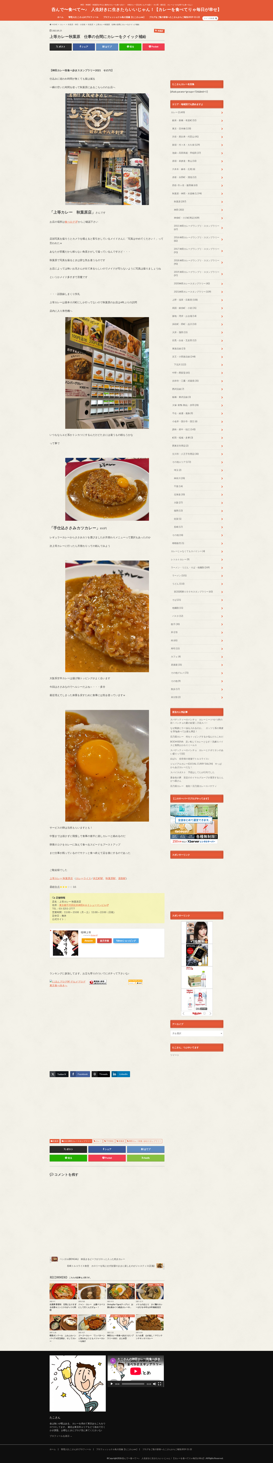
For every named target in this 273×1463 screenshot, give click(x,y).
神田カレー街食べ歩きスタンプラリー (145, 1141)
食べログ (70, 221)
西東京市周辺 (180, 445)
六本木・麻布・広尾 (183, 169)
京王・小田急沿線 (183, 356)
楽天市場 (104, 940)
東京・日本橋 (181, 128)
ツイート (174, 1055)
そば (176, 599)
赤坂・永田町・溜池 (184, 177)
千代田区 (110, 1141)
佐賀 (177, 518)
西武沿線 (178, 389)
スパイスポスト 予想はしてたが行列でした (192, 772)
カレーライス (83, 878)
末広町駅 (98, 878)
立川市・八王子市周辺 (185, 453)
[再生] (111, 1383)
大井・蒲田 (180, 332)
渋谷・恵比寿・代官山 (185, 136)
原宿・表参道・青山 (184, 161)
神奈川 (179, 478)
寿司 (175, 648)
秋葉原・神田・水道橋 (187, 193)
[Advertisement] (87, 60)
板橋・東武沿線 (181, 397)
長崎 (178, 526)
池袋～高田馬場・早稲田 (186, 152)
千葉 (178, 486)
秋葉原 (55, 1141)
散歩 (175, 689)
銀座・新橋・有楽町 (184, 120)
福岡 (178, 510)
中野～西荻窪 (181, 372)
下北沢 (180, 364)
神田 (179, 209)
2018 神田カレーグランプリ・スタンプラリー (196, 262)
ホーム (60, 17)
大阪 (178, 502)
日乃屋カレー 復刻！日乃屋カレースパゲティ (193, 786)
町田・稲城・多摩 (182, 437)
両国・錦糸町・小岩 (184, 308)
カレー (98, 1141)
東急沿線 (178, 348)
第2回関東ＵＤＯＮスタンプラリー (193, 591)
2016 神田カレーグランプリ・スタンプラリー (196, 239)
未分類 (176, 697)
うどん (178, 583)
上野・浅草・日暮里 (185, 299)
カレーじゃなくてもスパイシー (188, 551)
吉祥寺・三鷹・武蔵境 (185, 380)
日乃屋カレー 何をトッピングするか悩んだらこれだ (196, 736)
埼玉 (177, 470)
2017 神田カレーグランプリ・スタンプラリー (196, 250)
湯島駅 (122, 878)
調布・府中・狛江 (183, 429)
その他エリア (181, 462)
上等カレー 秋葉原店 (61, 878)
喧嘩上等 (86, 932)
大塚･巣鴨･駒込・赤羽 (185, 405)
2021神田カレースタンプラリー (77, 1141)
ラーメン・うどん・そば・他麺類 (190, 567)
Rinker (93, 935)
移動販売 (178, 543)
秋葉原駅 (111, 878)
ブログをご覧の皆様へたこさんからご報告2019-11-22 (174, 17)
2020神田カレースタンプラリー (192, 283)
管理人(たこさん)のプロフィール (83, 17)
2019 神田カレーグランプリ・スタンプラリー (196, 274)
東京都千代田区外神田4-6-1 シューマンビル (82, 905)
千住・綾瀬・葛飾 (182, 413)
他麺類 (177, 607)
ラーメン (179, 575)
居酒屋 (176, 664)
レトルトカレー (180, 559)
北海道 (179, 494)
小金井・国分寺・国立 (184, 421)
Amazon (89, 940)
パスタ (177, 616)
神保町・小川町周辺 (186, 217)
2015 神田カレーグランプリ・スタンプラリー (196, 227)
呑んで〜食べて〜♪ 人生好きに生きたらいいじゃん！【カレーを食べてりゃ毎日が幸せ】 (136, 9)
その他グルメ (179, 672)
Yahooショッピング (126, 940)
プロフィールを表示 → (61, 1436)
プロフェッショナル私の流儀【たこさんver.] (123, 17)
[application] (136, 1371)
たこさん (55, 1417)
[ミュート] (154, 1383)
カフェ (176, 656)
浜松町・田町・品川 (184, 324)
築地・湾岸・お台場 (184, 316)
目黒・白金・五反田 (184, 340)
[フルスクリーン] (159, 1383)
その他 (177, 535)
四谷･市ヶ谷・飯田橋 (184, 185)
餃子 (175, 624)
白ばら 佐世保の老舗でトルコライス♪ (189, 758)
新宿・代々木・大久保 (186, 144)
